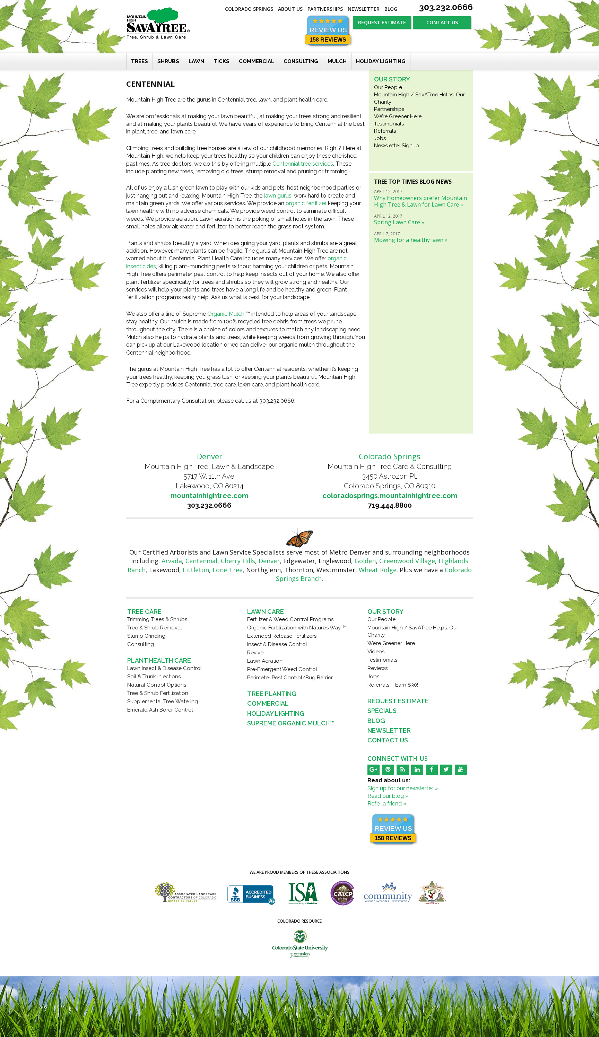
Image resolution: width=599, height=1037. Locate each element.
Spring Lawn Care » (399, 222)
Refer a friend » (386, 803)
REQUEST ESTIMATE (382, 22)
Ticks (221, 61)
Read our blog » (387, 796)
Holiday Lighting (381, 61)
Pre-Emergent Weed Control (282, 669)
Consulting (301, 61)
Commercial (256, 61)
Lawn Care (265, 611)
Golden (365, 561)
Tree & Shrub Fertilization (157, 693)
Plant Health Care (159, 660)
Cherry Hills (238, 561)
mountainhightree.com (209, 495)
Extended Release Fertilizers (281, 636)
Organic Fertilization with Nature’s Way (297, 628)
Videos (375, 651)
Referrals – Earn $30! (392, 685)
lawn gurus (278, 195)
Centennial (201, 561)
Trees (139, 61)
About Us (290, 9)
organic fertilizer (306, 203)
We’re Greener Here (398, 116)
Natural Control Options (156, 685)
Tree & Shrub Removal (154, 628)
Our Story (392, 79)
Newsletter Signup (396, 145)
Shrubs (168, 61)
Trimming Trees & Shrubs (157, 619)
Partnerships (325, 9)
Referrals (385, 131)
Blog (390, 9)
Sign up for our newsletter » (402, 788)
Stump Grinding (146, 636)
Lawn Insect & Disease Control (164, 668)
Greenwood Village (407, 561)
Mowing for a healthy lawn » (411, 240)
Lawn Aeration (265, 661)
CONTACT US (442, 22)
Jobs (380, 138)
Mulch (337, 61)
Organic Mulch (225, 314)
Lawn (196, 61)
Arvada (172, 561)
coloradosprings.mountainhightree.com (389, 495)
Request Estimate (398, 701)
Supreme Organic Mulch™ (291, 723)
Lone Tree (227, 570)
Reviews (377, 668)
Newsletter (364, 9)
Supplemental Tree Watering (162, 701)
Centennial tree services (302, 163)
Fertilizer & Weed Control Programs (290, 619)
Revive (255, 653)
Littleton (196, 570)
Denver (269, 561)
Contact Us (387, 740)
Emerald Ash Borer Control (160, 710)
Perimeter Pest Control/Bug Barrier (290, 677)
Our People (388, 87)
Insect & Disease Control (277, 644)
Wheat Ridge (378, 570)
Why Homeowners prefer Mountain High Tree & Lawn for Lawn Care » (420, 201)
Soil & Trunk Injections (154, 676)
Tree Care (144, 611)
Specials (382, 710)
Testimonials (389, 124)
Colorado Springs (249, 9)
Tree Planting (271, 693)
